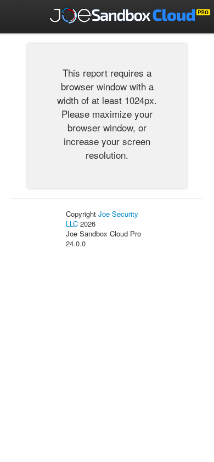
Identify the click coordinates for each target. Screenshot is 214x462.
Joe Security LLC (102, 219)
